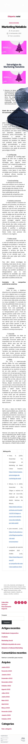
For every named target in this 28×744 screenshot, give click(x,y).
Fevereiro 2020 (7, 711)
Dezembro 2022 (7, 678)
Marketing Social (7, 640)
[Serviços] (19, 602)
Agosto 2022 (6, 689)
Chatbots (5, 637)
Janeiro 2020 (6, 715)
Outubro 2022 (6, 686)
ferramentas (13, 587)
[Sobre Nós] (15, 602)
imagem (19, 587)
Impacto (4, 609)
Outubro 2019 (6, 719)
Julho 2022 (5, 693)
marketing (17, 588)
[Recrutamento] (22, 602)
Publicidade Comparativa (10, 633)
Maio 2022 (5, 700)
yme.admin (16, 31)
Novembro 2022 (7, 682)
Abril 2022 (5, 704)
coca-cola (6, 585)
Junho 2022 (5, 697)
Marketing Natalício (14, 27)
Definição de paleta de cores (11, 644)
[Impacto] (25, 602)
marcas (11, 588)
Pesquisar (4, 615)
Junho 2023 (6, 667)
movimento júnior (12, 590)
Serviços (4, 604)
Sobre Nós (5, 602)
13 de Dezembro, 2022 (15, 33)
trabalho (13, 592)
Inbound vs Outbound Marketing (12, 648)
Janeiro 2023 (6, 675)
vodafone (16, 594)
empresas (12, 585)
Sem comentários (15, 36)
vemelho (10, 594)
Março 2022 (6, 708)
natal (19, 590)
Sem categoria (14, 23)
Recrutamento (6, 606)
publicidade (7, 592)
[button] (23, 5)
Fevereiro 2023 (7, 671)
